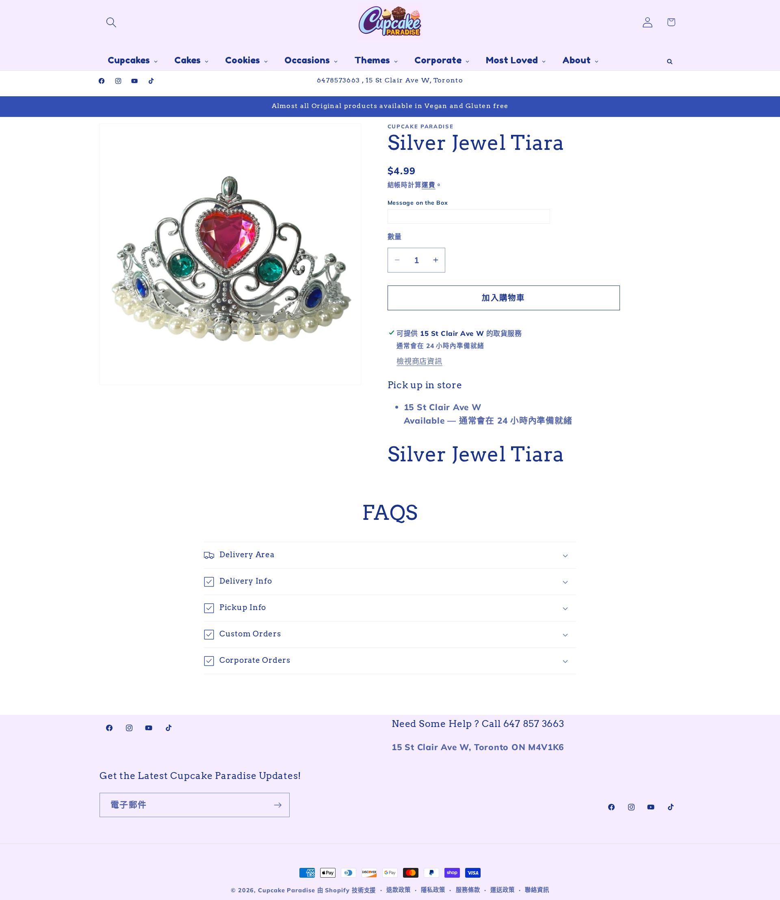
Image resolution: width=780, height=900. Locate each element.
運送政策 (502, 890)
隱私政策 (433, 890)
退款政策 (398, 890)
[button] (111, 22)
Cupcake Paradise (286, 890)
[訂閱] (277, 805)
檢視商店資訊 (419, 361)
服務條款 (468, 890)
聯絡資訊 (537, 890)
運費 (429, 185)
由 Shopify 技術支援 (346, 890)
